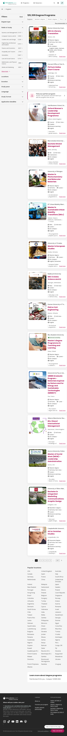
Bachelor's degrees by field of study (56, 709)
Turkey (43, 601)
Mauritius (58, 629)
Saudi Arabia (31, 626)
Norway (57, 598)
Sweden (57, 587)
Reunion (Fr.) (45, 651)
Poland (57, 590)
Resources (39, 3)
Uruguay (58, 664)
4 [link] (46, 560)
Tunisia (57, 631)
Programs (26, 3)
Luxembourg (31, 629)
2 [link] (39, 560)
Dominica (30, 659)
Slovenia (58, 651)
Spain (43, 574)
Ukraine (57, 659)
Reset (21, 16)
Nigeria (29, 643)
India (42, 612)
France (43, 577)
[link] (8, 9)
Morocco (44, 623)
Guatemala (30, 640)
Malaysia (44, 584)
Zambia (43, 618)
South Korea (31, 609)
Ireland (29, 584)
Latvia (29, 620)
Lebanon (58, 612)
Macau (43, 637)
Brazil (29, 595)
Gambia (43, 656)
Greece (57, 601)
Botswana (30, 634)
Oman (43, 626)
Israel (57, 609)
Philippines (45, 620)
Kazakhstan (59, 615)
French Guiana (32, 654)
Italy (56, 574)
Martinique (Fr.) (46, 654)
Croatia (57, 634)
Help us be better (57, 731)
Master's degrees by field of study (56, 705)
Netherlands (31, 579)
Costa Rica (58, 626)
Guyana (29, 645)
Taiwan (29, 615)
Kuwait (29, 648)
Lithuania (30, 601)
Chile (29, 612)
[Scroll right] (65, 19)
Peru (56, 643)
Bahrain (43, 645)
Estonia (57, 620)
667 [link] (58, 560)
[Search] (54, 3)
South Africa (59, 577)
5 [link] (50, 560)
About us (37, 701)
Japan (57, 584)
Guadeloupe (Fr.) (32, 651)
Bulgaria (30, 631)
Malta (43, 615)
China (43, 579)
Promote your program (41, 704)
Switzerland (45, 587)
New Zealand (31, 587)
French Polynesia (32, 664)
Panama (30, 637)
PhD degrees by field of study (57, 713)
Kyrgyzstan (59, 654)
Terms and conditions (43, 731)
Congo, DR (58, 645)
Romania (58, 607)
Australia (58, 571)
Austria (57, 604)
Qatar (43, 648)
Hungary (44, 598)
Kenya (43, 643)
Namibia (44, 664)
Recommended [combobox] (60, 23)
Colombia (30, 598)
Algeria (57, 640)
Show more (5, 71)
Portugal (30, 590)
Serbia (43, 640)
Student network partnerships (39, 708)
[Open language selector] (58, 3)
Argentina (30, 604)
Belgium (44, 595)
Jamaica (43, 629)
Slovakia (44, 631)
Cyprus (43, 607)
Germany (30, 577)
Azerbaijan (58, 637)
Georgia (57, 618)
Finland (43, 593)
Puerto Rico (31, 618)
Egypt (57, 623)
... (53, 560)
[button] (12, 32)
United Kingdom (46, 571)
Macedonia (58, 656)
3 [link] (43, 560)
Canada (29, 574)
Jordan (43, 634)
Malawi (29, 656)
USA (28, 571)
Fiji (56, 648)
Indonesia (44, 609)
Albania (29, 667)
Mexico (43, 590)
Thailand (44, 604)
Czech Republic (60, 593)
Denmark (30, 607)
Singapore (58, 595)
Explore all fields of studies (55, 701)
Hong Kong (31, 593)
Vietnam (30, 623)
